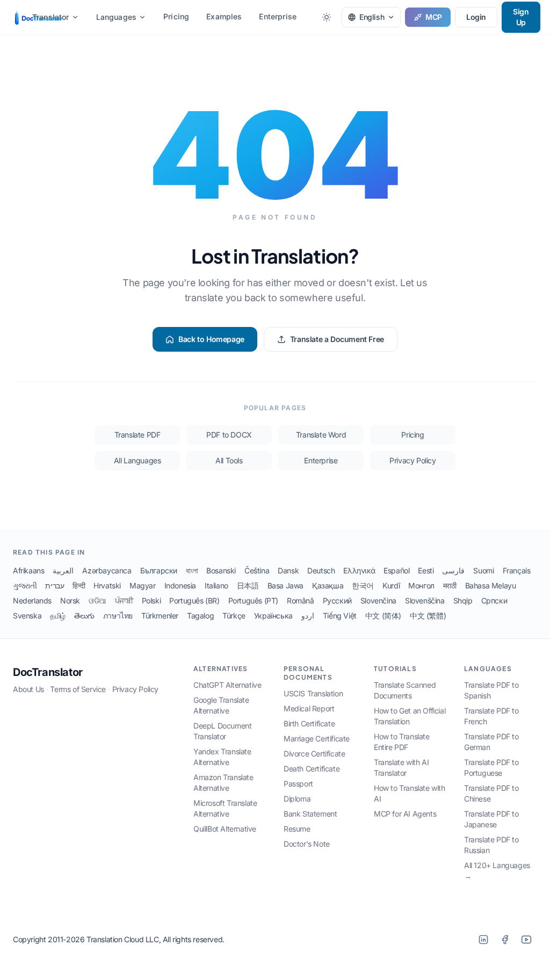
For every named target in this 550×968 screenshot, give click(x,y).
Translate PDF (137, 434)
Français (517, 570)
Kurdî (391, 585)
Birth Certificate (309, 723)
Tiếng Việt (340, 615)
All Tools (228, 460)
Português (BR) (194, 600)
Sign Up (521, 17)
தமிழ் (58, 615)
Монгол (421, 585)
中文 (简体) (383, 615)
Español (396, 570)
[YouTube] (526, 939)
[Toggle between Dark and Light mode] (326, 17)
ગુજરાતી (25, 585)
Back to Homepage (211, 339)
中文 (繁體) (428, 615)
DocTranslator (48, 672)
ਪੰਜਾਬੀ (124, 600)
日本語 (248, 585)
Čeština (256, 570)
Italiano (216, 585)
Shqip (463, 600)
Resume (297, 828)
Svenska (27, 615)
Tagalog (200, 615)
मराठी (450, 585)
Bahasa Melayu (490, 585)
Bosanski (221, 570)
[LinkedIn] (483, 939)
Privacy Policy (412, 460)
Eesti (425, 570)
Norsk (70, 600)
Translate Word (321, 434)
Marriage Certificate (317, 738)
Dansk (288, 570)
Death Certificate (311, 768)
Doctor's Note (307, 843)
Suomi (483, 570)
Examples (224, 16)
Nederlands (32, 600)
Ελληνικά (359, 570)
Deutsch (321, 570)
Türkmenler (159, 615)
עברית (54, 585)
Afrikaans (28, 570)
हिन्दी (79, 585)
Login (476, 16)
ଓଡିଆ (97, 600)
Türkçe (233, 615)
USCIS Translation (313, 693)
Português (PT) (253, 600)
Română (300, 600)
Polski (151, 600)
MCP (433, 16)
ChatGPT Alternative (227, 684)
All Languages (137, 460)
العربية (63, 570)
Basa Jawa (285, 585)
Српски (494, 600)
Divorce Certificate (314, 753)
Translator (50, 16)
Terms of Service (78, 689)
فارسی (453, 570)
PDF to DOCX (229, 434)
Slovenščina (425, 600)
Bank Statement (310, 813)
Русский (337, 600)
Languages (116, 16)
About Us (28, 689)
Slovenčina (378, 600)
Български (158, 570)
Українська (273, 615)
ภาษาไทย (118, 615)
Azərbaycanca (106, 570)
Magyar (142, 585)
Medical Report (309, 708)
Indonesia (180, 585)
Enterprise (277, 16)
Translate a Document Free (337, 339)
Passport (298, 783)
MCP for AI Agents (405, 813)
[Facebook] (505, 939)
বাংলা (192, 570)
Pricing (176, 16)
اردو (307, 615)
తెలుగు (84, 615)
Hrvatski (107, 585)
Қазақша (327, 585)
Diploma (297, 798)
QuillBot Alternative (224, 828)
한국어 (363, 585)
